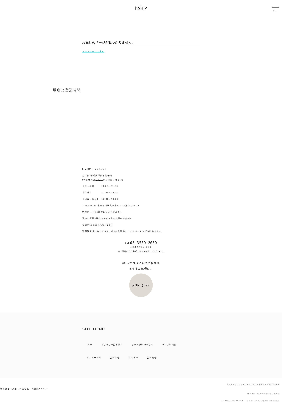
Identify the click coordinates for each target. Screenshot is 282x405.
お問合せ (152, 357)
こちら (99, 179)
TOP (89, 344)
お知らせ (115, 357)
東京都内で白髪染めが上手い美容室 (263, 393)
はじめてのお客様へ (112, 344)
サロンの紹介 (169, 344)
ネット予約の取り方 (142, 344)
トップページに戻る (93, 51)
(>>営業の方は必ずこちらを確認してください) (141, 251)
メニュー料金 (94, 357)
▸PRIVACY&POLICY (233, 401)
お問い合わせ (141, 285)
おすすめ (133, 357)
